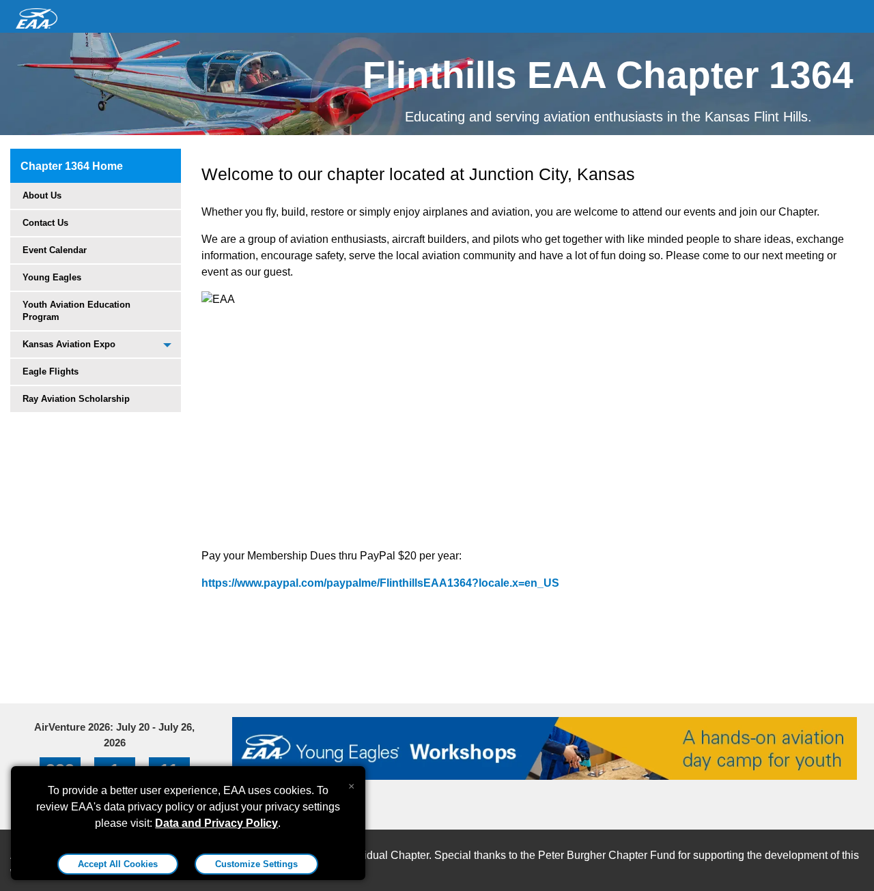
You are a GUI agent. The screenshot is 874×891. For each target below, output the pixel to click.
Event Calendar (55, 250)
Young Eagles (52, 277)
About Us (42, 195)
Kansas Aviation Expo (69, 344)
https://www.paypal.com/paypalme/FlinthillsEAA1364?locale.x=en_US (380, 583)
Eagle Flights (51, 371)
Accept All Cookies (118, 864)
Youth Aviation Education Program (76, 311)
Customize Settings (256, 864)
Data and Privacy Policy (216, 823)
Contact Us (45, 223)
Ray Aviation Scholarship (76, 399)
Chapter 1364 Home (71, 166)
